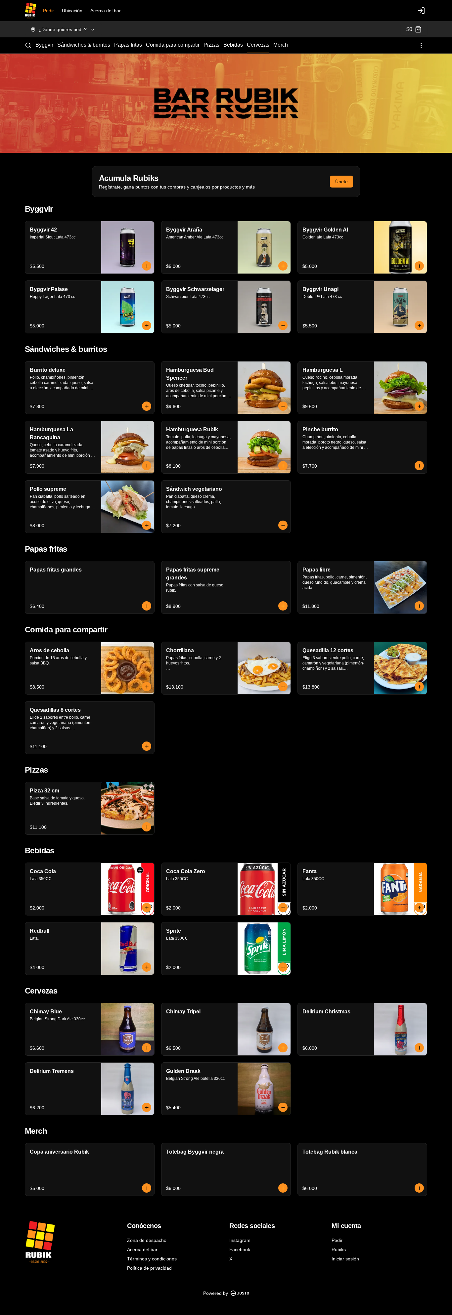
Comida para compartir (173, 45)
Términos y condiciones (152, 1258)
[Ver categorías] (421, 45)
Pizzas (211, 45)
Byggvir (44, 45)
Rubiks (339, 1249)
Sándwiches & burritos (83, 45)
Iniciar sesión (345, 1258)
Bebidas (233, 45)
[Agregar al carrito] (146, 266)
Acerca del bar (105, 10)
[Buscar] (28, 45)
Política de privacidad (149, 1268)
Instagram (239, 1240)
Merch (280, 45)
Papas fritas (128, 45)
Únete (341, 181)
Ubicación (72, 10)
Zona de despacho (146, 1240)
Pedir (48, 10)
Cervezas (258, 45)
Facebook (239, 1249)
